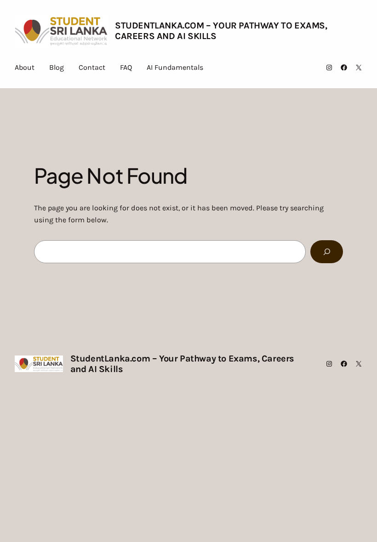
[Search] (326, 251)
